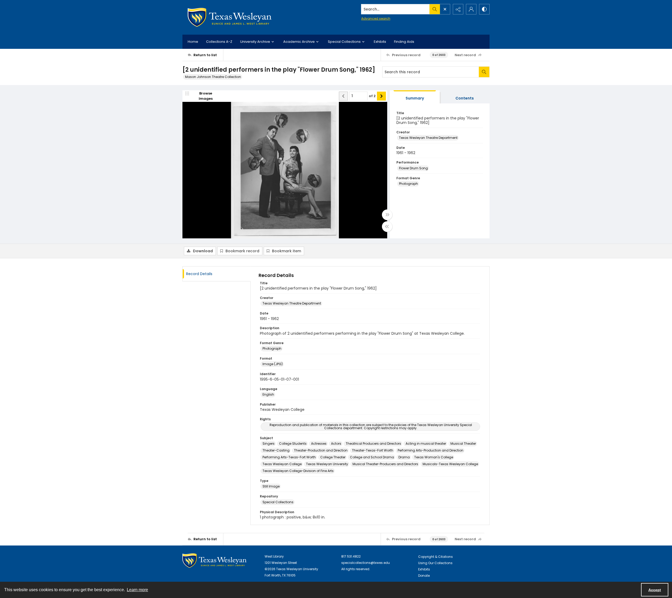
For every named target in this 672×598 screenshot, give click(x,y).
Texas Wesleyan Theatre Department (428, 137)
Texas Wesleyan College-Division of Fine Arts (298, 471)
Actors (336, 443)
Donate (424, 575)
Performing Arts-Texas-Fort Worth (289, 457)
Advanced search (375, 18)
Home (193, 41)
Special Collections (277, 502)
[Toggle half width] (387, 226)
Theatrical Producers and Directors (373, 443)
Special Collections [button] (344, 41)
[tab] (415, 97)
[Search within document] (484, 72)
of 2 (372, 95)
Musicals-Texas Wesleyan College (450, 464)
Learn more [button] (137, 589)
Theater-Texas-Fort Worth (372, 450)
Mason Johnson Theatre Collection (213, 77)
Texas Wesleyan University (327, 464)
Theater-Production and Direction (321, 450)
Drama (404, 457)
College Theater (332, 457)
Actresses (319, 443)
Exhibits (380, 41)
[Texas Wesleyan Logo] (229, 17)
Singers (268, 443)
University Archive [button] (255, 41)
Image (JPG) (272, 364)
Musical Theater (463, 443)
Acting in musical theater (426, 443)
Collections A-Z (219, 41)
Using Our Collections (435, 563)
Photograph (408, 183)
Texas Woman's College (433, 457)
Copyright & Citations (435, 556)
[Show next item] (381, 96)
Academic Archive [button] (299, 41)
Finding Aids (404, 41)
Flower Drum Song (413, 168)
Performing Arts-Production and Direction (430, 450)
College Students (293, 443)
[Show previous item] (343, 96)
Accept (654, 590)
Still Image (271, 486)
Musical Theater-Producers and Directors (385, 464)
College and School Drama (372, 457)
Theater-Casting (276, 450)
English (268, 394)
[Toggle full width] (387, 214)
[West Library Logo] (214, 560)
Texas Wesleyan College (282, 464)
